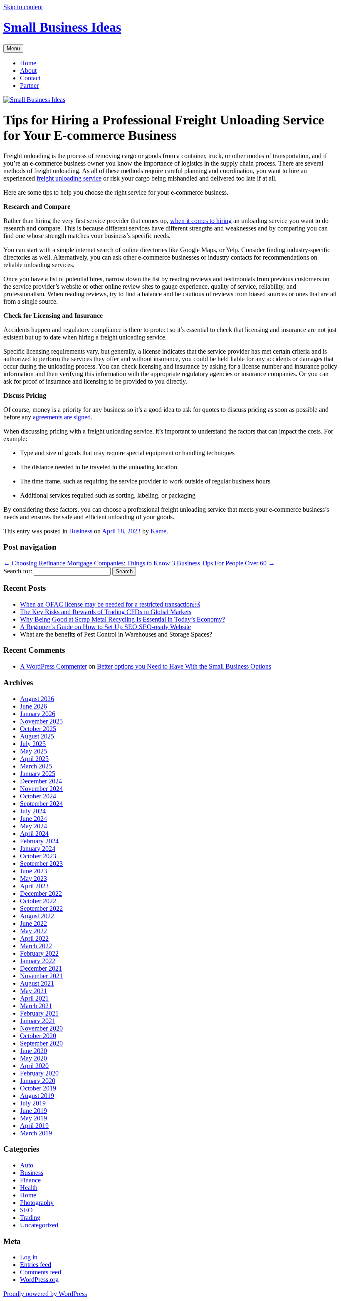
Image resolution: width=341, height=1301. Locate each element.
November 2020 (41, 1028)
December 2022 (41, 893)
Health (28, 1187)
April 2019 (34, 1125)
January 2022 (37, 960)
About (28, 70)
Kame (158, 531)
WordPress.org (39, 1279)
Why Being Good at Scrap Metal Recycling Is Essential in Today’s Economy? (122, 619)
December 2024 (41, 781)
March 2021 (36, 1005)
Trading (30, 1217)
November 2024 (41, 788)
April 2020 (34, 1065)
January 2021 (37, 1020)
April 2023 (34, 886)
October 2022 (38, 901)
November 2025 (41, 721)
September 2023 (41, 863)
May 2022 (33, 930)
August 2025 (37, 736)
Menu (13, 48)
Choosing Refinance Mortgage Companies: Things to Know (86, 563)
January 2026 (37, 713)
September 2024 (41, 803)
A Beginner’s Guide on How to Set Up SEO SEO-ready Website (105, 626)
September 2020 (41, 1043)
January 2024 (37, 848)
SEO (26, 1210)
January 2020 (37, 1080)
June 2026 (33, 706)
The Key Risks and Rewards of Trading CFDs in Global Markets (105, 611)
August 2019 (37, 1095)
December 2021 (41, 968)
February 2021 (39, 1013)
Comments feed (40, 1272)
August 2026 (37, 698)
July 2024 (33, 811)
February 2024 (39, 841)
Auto (26, 1165)
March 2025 (36, 766)
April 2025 (34, 758)
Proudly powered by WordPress (45, 1293)
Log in (28, 1257)
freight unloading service (69, 178)
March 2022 (36, 945)
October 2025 (38, 728)
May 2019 (33, 1118)
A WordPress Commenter (53, 666)
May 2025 (33, 751)
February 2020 (39, 1073)
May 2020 (33, 1058)
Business (80, 531)
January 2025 (37, 773)
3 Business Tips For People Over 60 (223, 563)
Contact (30, 78)
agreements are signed (62, 417)
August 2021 (37, 983)
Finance (30, 1180)
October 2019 (38, 1088)
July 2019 (33, 1103)
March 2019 (36, 1133)
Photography (37, 1202)
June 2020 (33, 1050)
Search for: (17, 571)
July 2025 (33, 743)
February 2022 (39, 953)
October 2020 (38, 1035)
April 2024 (34, 833)
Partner (29, 85)
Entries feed (35, 1264)
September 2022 (41, 908)
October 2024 (38, 796)
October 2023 (38, 856)
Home (28, 63)
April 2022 (34, 938)
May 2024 (33, 826)
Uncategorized (39, 1225)
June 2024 (33, 818)
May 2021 (33, 990)
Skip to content (23, 6)
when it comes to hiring (201, 220)
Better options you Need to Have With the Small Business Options (184, 666)
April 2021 (34, 998)
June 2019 (33, 1110)
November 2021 (41, 975)
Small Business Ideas (62, 27)
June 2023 (33, 871)
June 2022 (33, 923)
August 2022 (37, 915)
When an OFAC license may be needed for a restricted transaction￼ (110, 604)
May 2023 (33, 878)
